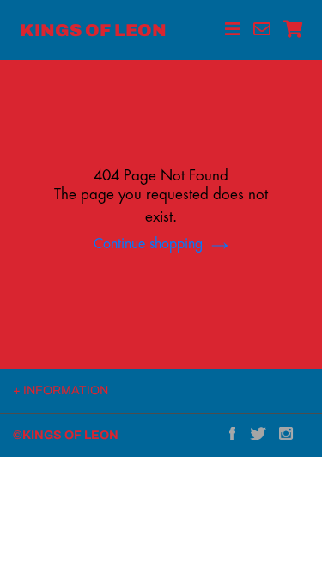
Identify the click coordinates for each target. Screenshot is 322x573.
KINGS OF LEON (93, 30)
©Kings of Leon (65, 435)
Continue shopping (148, 244)
